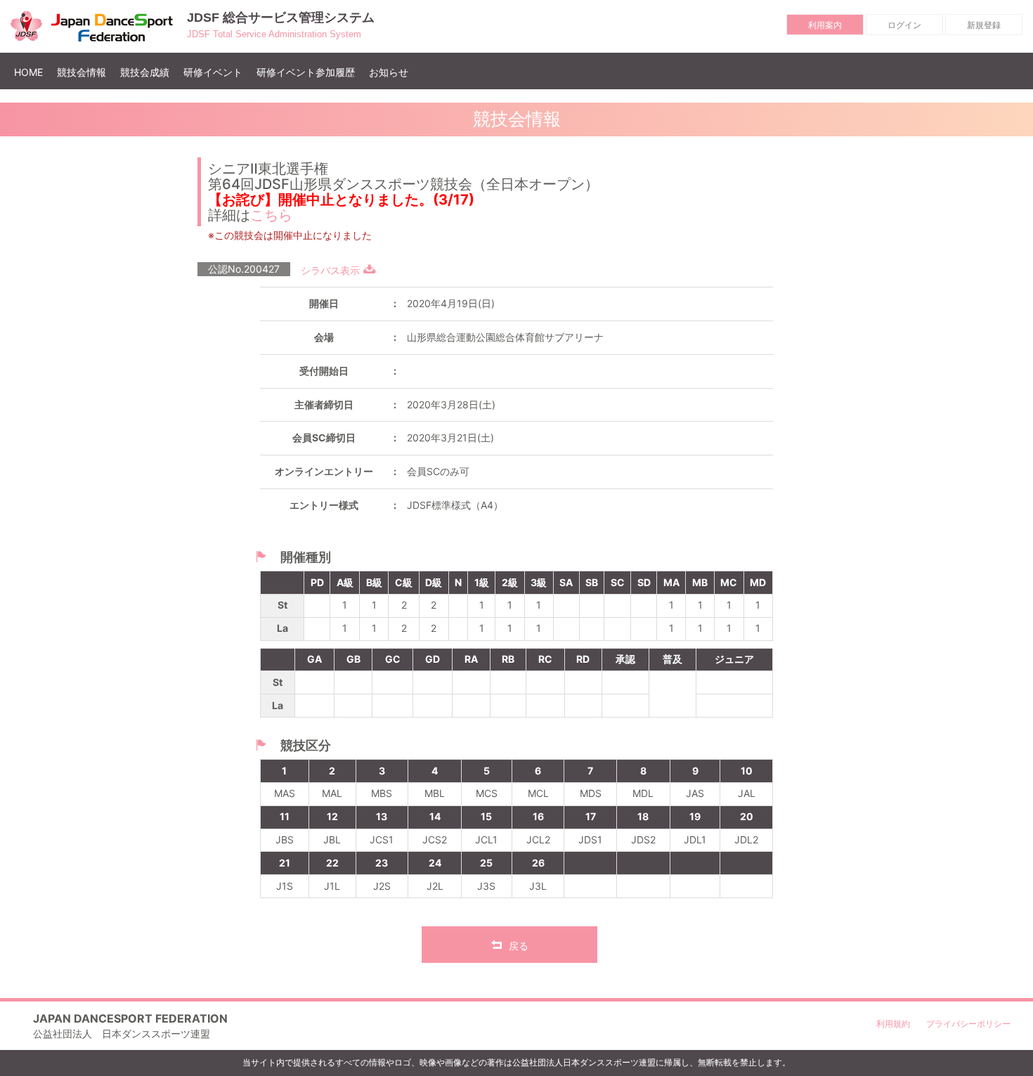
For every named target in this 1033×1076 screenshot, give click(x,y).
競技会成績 (144, 72)
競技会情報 (81, 72)
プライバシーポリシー (968, 1023)
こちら (271, 215)
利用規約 (893, 1023)
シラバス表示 (330, 270)
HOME (32, 71)
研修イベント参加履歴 (305, 72)
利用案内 (825, 25)
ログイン (904, 25)
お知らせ (388, 72)
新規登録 (984, 25)
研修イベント (212, 72)
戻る (518, 946)
